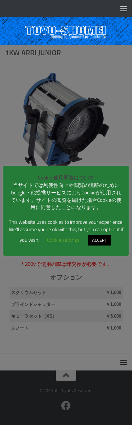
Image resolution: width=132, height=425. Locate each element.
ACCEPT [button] (99, 240)
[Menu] (123, 8)
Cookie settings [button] (63, 240)
